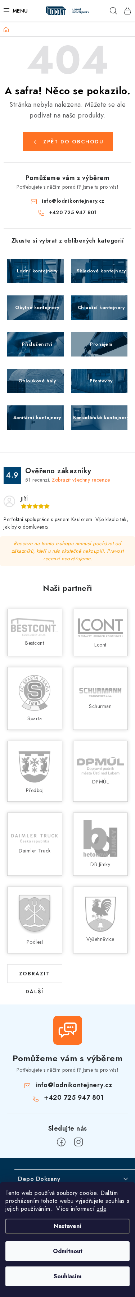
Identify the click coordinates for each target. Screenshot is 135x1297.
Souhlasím (67, 1276)
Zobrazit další (34, 976)
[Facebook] (61, 1142)
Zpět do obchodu (73, 141)
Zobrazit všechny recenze (81, 479)
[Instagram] (78, 1142)
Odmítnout (67, 1251)
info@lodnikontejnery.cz (73, 200)
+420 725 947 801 (72, 212)
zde (102, 1209)
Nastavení (67, 1226)
